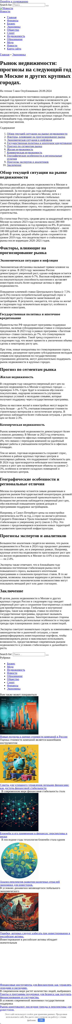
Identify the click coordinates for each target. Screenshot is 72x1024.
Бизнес (11, 23)
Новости (5, 11)
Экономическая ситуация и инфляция (29, 140)
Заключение (14, 165)
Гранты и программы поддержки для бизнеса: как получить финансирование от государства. (35, 996)
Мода (10, 42)
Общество (13, 29)
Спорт (11, 32)
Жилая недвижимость (20, 149)
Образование (15, 39)
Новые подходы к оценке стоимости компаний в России (33, 736)
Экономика (13, 26)
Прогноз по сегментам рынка (24, 146)
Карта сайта (14, 48)
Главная (11, 17)
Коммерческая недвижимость (24, 152)
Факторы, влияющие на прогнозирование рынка (36, 136)
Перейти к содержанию (14, 1)
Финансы (12, 20)
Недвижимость (16, 36)
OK (41, 1020)
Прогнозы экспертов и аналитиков (28, 161)
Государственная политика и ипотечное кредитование (39, 143)
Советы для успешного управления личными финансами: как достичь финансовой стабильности (34, 787)
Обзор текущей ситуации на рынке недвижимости (37, 133)
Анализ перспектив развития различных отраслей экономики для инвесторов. (30, 883)
